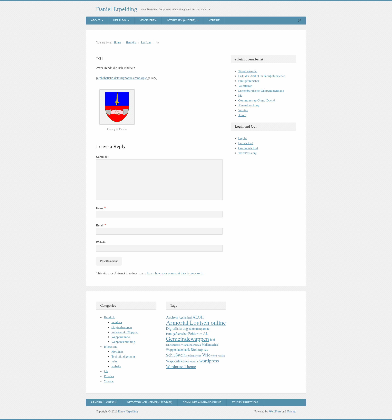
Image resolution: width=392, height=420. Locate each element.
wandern (221, 355)
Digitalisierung (177, 328)
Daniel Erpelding (116, 9)
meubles (116, 322)
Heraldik (119, 20)
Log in (242, 138)
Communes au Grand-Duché (256, 100)
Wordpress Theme (181, 366)
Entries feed (245, 143)
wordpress (209, 360)
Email (101, 225)
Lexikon (146, 42)
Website (101, 242)
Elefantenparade (199, 328)
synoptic (127, 78)
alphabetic (103, 78)
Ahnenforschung (248, 105)
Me (240, 95)
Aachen (172, 317)
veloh (214, 355)
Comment (102, 156)
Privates (109, 376)
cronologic (140, 78)
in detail (116, 78)
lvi (182, 344)
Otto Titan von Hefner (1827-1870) (149, 402)
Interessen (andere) (181, 20)
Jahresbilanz (173, 344)
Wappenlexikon (177, 361)
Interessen (110, 346)
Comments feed (248, 148)
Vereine (214, 20)
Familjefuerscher (248, 81)
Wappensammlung (123, 342)
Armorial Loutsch (104, 402)
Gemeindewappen (187, 338)
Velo (206, 355)
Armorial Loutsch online (196, 322)
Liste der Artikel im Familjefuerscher (261, 76)
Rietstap (197, 349)
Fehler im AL (198, 333)
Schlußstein (176, 355)
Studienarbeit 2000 (245, 402)
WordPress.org (247, 153)
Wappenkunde (247, 71)
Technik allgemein (123, 356)
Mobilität (117, 351)
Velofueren (148, 20)
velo (114, 361)
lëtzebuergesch (192, 344)
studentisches (193, 355)
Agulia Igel (185, 317)
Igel (212, 339)
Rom (206, 350)
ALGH (198, 317)
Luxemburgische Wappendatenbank (261, 90)
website (116, 366)
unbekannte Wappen (124, 332)
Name (101, 208)
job (106, 371)
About (95, 20)
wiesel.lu (193, 361)
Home (117, 42)
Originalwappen (121, 327)
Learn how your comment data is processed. (175, 273)
